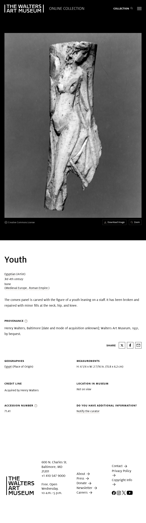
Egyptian (9, 274)
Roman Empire (38, 288)
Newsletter (85, 488)
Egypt (8, 366)
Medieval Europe (17, 288)
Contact (117, 466)
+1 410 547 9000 (53, 476)
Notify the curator (88, 411)
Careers (82, 492)
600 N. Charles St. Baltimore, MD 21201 (54, 466)
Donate (82, 483)
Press (81, 478)
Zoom (137, 222)
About (81, 474)
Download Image (116, 222)
